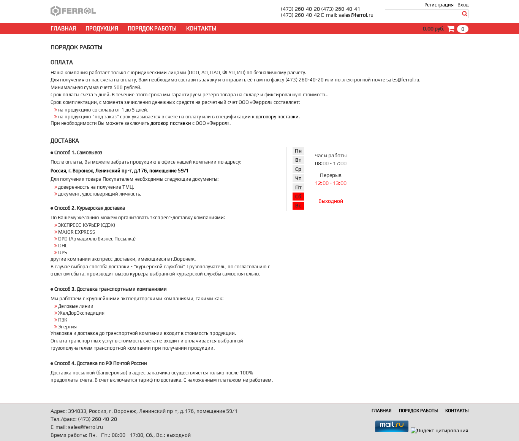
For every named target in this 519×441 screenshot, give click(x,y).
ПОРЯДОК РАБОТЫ (152, 28)
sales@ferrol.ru (356, 15)
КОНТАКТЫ (201, 28)
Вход (462, 5)
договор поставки (170, 123)
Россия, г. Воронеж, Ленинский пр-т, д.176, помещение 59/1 (120, 171)
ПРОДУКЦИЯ (101, 28)
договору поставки (277, 116)
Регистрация (439, 5)
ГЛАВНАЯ (63, 28)
